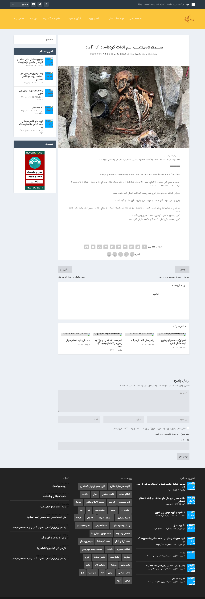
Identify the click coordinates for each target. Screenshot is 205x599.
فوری (87, 557)
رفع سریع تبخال (59, 486)
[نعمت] (191, 555)
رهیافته (79, 518)
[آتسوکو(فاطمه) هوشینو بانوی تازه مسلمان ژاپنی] (171, 334)
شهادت (110, 549)
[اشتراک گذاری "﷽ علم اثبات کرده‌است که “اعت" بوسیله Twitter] (138, 247)
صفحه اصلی (135, 19)
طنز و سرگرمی (52, 19)
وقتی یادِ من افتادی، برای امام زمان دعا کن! (165, 566)
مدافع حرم (39, 113)
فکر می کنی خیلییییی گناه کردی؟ (51, 548)
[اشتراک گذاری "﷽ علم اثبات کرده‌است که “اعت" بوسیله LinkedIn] (112, 247)
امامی (138, 54)
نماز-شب (92, 573)
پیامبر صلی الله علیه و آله (142, 340)
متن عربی (125, 565)
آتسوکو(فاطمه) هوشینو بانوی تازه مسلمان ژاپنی (173, 342)
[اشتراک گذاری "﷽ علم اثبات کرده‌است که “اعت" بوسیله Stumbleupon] (99, 247)
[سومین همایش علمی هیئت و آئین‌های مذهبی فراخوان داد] (49, 62)
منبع (88, 565)
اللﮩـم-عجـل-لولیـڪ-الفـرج (92, 486)
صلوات (127, 557)
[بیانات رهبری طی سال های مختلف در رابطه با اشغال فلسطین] (49, 76)
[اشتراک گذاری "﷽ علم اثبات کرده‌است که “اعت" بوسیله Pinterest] (118, 247)
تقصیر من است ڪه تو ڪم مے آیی (171, 4)
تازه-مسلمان (124, 502)
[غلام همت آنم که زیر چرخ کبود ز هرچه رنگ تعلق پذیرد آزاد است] (107, 334)
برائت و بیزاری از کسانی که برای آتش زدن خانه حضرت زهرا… (39, 528)
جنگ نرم (28, 97)
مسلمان (113, 565)
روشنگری (161, 555)
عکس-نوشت (99, 557)
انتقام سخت (124, 494)
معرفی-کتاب (99, 565)
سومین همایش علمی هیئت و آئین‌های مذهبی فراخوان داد (30, 61)
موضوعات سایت (115, 19)
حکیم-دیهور (100, 510)
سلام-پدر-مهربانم (123, 534)
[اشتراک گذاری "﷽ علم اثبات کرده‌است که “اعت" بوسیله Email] (93, 247)
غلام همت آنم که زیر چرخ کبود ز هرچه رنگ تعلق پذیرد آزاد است (108, 343)
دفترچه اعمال (37, 108)
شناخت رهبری (123, 549)
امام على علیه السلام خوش (78, 340)
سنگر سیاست (161, 515)
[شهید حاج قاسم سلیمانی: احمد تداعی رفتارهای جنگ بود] (49, 124)
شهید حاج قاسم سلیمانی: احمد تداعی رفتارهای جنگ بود (31, 124)
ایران (95, 494)
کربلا (119, 581)
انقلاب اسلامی (108, 494)
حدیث (169, 581)
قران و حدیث (160, 581)
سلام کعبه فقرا (103, 541)
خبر (89, 510)
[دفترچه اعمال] (49, 110)
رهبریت (27, 82)
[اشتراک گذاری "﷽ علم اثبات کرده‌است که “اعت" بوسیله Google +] (131, 247)
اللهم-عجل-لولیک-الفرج (120, 486)
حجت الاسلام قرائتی (95, 502)
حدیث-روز (125, 510)
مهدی (110, 573)
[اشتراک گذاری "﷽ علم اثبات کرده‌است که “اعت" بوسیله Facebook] (144, 247)
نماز (102, 573)
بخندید (85, 494)
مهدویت (151, 581)
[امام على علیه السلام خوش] (75, 334)
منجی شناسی (124, 573)
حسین (113, 510)
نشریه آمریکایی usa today (54, 496)
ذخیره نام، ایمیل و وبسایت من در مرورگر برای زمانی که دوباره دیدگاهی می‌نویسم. (149, 429)
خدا (81, 510)
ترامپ (112, 502)
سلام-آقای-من (101, 526)
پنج (82, 573)
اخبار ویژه (94, 19)
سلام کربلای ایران (122, 541)
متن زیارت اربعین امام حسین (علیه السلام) (46, 517)
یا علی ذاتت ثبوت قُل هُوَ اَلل (53, 538)
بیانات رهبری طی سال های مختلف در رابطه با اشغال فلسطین (31, 76)
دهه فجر (91, 518)
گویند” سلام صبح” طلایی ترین (53, 507)
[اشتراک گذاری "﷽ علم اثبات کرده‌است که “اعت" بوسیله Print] (86, 247)
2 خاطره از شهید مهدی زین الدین (31, 92)
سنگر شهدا (25, 110)
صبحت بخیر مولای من (92, 549)
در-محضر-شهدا (105, 518)
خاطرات (26, 130)
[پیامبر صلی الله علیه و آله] (139, 334)
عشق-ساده (114, 557)
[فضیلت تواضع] (191, 581)
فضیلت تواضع (178, 579)
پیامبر (127, 581)
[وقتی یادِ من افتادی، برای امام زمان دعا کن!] (191, 568)
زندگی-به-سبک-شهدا (121, 526)
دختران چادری (123, 518)
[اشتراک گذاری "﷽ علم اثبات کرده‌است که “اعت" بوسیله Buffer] (106, 247)
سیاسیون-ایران (86, 541)
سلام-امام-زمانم (83, 526)
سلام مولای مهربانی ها (101, 534)
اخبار (28, 65)
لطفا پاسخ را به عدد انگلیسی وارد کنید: (172, 434)
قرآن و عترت (74, 19)
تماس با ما (18, 19)
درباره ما (33, 19)
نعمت (182, 553)
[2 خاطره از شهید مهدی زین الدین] (49, 93)
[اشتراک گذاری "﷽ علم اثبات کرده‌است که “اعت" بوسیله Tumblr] (125, 247)
